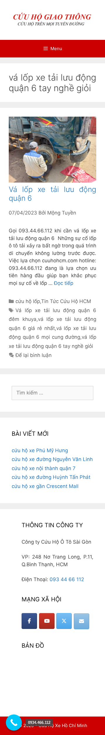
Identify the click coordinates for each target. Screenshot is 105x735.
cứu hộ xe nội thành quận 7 (44, 468)
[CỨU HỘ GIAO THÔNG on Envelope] (81, 621)
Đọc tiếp (63, 283)
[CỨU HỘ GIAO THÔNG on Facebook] (29, 621)
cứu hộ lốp (27, 301)
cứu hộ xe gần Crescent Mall (45, 486)
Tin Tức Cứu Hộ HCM (66, 301)
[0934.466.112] (14, 722)
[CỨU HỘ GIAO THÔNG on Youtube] (47, 621)
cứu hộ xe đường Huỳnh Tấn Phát (51, 477)
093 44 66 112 (67, 579)
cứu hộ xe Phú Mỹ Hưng (40, 450)
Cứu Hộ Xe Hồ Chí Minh (62, 725)
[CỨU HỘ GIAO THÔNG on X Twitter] (64, 621)
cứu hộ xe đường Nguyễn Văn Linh (52, 459)
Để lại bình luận (33, 355)
